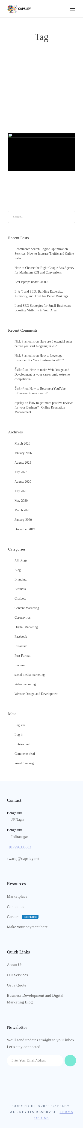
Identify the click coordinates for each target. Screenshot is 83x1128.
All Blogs (46, 151)
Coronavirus (22, 617)
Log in (19, 734)
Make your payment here (27, 927)
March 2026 (22, 443)
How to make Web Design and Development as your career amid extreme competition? (42, 374)
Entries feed (22, 744)
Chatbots (20, 598)
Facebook (21, 636)
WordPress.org (24, 763)
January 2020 (23, 519)
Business (20, 589)
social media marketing (30, 674)
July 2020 (21, 491)
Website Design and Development (36, 694)
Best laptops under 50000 (31, 282)
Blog (18, 570)
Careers (13, 916)
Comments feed (25, 753)
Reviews (20, 665)
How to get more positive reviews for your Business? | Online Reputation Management (44, 407)
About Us (14, 965)
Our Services (17, 975)
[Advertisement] (41, 79)
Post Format (22, 655)
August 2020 (23, 481)
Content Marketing (27, 608)
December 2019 (25, 529)
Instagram (21, 646)
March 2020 (22, 510)
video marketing (25, 684)
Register (20, 725)
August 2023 (23, 462)
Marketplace (17, 896)
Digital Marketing (26, 627)
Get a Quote (16, 985)
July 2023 (21, 472)
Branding (21, 579)
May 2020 (21, 500)
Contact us (15, 906)
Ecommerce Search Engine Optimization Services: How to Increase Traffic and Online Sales (44, 253)
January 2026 (23, 453)
